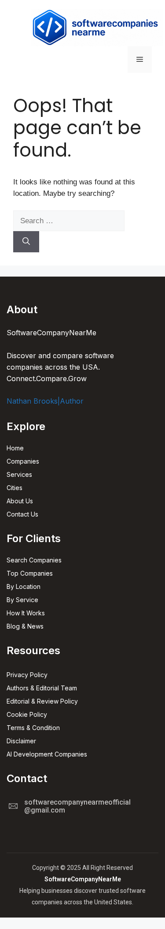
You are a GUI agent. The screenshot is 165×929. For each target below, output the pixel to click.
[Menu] (140, 59)
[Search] (26, 241)
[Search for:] (69, 221)
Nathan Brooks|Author (45, 401)
